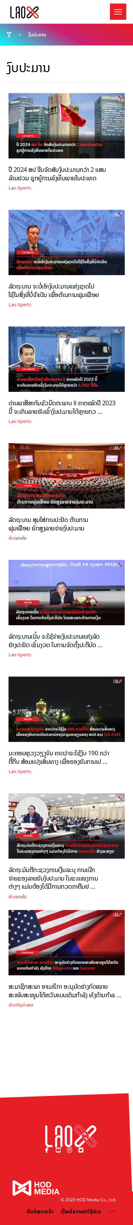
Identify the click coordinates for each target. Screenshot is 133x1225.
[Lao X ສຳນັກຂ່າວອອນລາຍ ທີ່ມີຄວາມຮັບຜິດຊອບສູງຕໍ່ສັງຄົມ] (24, 12)
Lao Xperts (20, 188)
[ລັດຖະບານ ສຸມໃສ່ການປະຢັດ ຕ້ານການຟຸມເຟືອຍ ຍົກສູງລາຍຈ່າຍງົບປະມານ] (67, 478)
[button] (118, 12)
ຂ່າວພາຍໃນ (18, 538)
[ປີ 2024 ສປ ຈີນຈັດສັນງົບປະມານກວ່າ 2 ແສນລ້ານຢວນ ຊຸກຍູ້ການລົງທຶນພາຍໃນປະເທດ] (67, 128)
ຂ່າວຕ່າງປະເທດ (21, 1005)
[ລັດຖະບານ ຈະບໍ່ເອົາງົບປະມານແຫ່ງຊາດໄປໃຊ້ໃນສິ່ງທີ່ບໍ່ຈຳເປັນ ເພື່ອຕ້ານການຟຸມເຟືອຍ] (67, 245)
